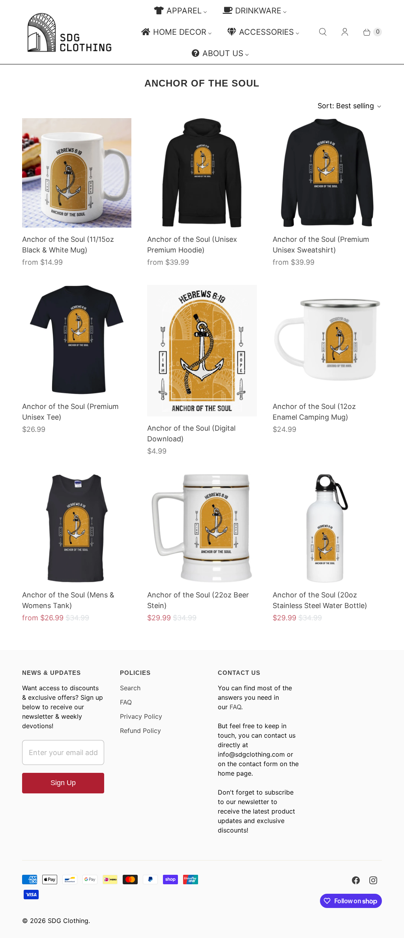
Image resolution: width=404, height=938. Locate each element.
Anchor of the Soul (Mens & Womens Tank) (68, 600)
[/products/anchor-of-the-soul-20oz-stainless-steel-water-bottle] (327, 528)
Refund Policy (140, 731)
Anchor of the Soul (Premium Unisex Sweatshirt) (321, 244)
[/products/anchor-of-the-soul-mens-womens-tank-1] (76, 528)
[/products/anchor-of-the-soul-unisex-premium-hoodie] (201, 173)
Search (130, 688)
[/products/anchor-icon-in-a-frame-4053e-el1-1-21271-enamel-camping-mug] (327, 339)
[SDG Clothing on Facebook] (356, 880)
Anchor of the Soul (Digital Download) (191, 433)
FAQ (126, 702)
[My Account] (345, 32)
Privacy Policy (141, 716)
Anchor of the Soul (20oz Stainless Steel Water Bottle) (320, 600)
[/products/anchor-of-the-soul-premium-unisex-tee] (76, 339)
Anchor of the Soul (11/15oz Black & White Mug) (68, 244)
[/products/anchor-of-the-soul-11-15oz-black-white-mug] (76, 173)
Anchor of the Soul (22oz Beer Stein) (198, 600)
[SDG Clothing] (69, 32)
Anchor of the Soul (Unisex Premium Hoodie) (192, 244)
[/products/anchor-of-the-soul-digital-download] (201, 350)
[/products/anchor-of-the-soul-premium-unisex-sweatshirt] (327, 173)
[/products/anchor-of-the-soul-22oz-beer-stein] (201, 528)
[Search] (323, 32)
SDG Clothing (68, 921)
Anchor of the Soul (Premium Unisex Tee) (70, 411)
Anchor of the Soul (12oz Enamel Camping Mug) (314, 411)
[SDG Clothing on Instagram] (373, 880)
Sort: (346, 106)
